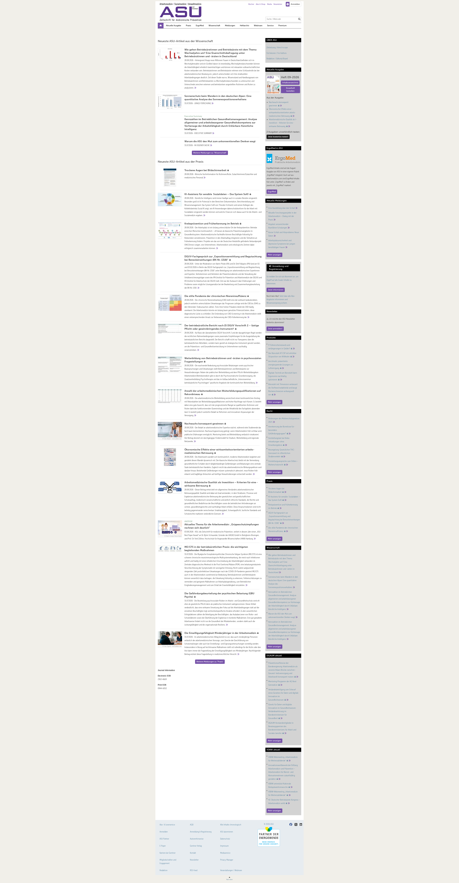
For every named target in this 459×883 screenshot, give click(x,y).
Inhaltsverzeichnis (290, 83)
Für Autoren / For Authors (277, 53)
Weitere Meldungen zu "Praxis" (209, 662)
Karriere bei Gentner (167, 853)
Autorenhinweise (196, 839)
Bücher (251, 4)
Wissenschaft (214, 26)
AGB (191, 824)
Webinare (258, 26)
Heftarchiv (244, 26)
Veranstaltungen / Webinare (231, 870)
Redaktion (163, 870)
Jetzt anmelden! (275, 329)
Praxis (188, 26)
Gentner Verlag (196, 846)
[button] (230, 25)
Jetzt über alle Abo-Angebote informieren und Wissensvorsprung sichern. (281, 299)
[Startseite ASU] (231, 12)
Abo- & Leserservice (167, 824)
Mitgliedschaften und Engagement (168, 861)
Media (269, 4)
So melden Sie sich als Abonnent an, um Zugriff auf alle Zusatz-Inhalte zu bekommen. (282, 280)
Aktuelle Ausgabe (173, 26)
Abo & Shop (260, 4)
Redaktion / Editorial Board (277, 58)
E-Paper (163, 846)
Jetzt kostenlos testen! (278, 137)
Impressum (224, 846)
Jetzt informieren (275, 290)
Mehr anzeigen (274, 255)
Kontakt (193, 853)
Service (270, 26)
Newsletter (277, 4)
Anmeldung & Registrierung (200, 832)
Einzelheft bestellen (290, 89)
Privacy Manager (226, 860)
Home (161, 25)
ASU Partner (164, 839)
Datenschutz (225, 839)
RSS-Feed (193, 870)
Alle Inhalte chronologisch (230, 824)
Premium (282, 26)
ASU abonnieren (226, 832)
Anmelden (164, 832)
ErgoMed (200, 26)
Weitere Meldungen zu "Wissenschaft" (210, 153)
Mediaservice (225, 853)
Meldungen (230, 26)
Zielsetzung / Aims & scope (277, 47)
